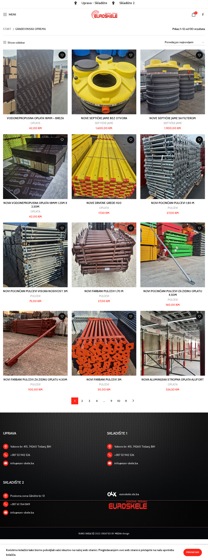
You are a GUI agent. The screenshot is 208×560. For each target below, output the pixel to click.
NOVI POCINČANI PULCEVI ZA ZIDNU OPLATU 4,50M (172, 293)
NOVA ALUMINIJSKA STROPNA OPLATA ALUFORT (173, 379)
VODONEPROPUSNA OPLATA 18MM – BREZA (35, 118)
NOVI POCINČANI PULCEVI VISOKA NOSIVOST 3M (35, 291)
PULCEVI (173, 207)
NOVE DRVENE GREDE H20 (104, 203)
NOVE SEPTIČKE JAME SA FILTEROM (173, 118)
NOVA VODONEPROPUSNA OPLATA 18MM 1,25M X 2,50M (35, 204)
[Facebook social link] (203, 14)
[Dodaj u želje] (62, 55)
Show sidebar (16, 42)
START (7, 29)
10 (118, 401)
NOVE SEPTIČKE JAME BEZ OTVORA (104, 118)
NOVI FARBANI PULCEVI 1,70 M (104, 291)
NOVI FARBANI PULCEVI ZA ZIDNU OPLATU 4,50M (35, 379)
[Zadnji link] (52, 455)
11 (126, 401)
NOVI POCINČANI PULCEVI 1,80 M (172, 203)
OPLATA (35, 123)
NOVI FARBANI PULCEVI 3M (104, 379)
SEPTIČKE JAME (104, 123)
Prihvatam (192, 552)
